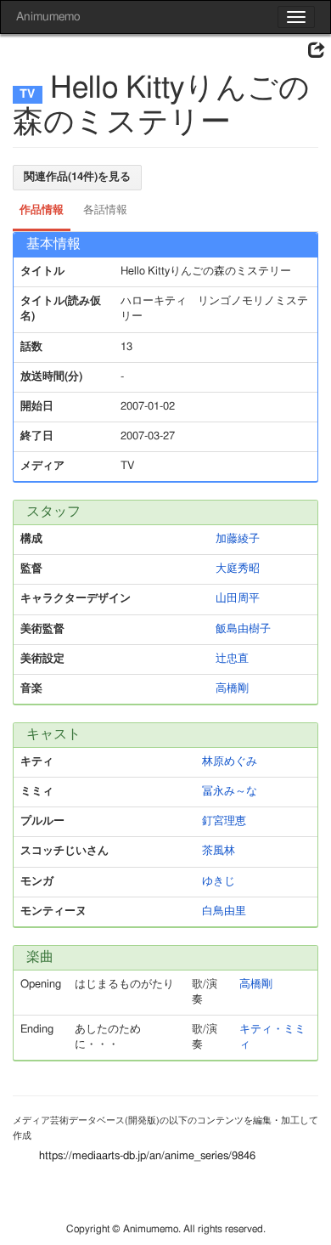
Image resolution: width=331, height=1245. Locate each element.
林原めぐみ (229, 761)
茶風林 (218, 851)
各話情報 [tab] (105, 210)
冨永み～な (229, 791)
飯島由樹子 (243, 629)
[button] (316, 51)
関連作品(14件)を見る (77, 177)
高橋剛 (232, 688)
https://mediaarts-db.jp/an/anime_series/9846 (147, 1156)
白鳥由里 (224, 911)
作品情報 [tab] (42, 210)
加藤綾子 (238, 539)
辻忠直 (232, 659)
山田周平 (238, 598)
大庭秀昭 (238, 568)
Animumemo (48, 17)
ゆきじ (218, 881)
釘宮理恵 (224, 821)
